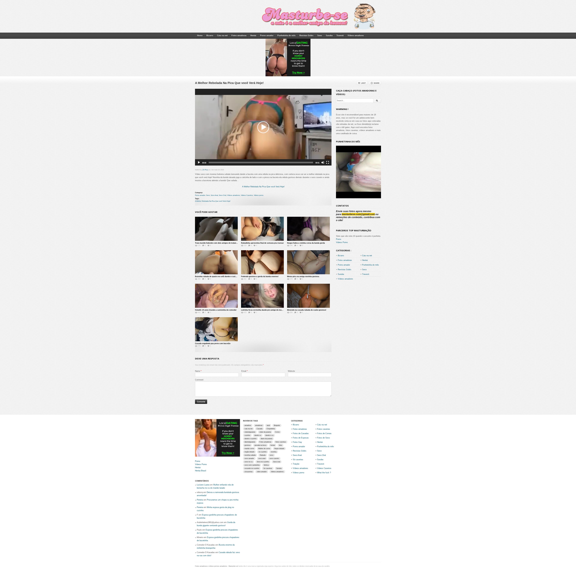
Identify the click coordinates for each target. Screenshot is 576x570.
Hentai (253, 35)
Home (199, 35)
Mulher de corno (264, 448)
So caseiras (267, 468)
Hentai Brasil (200, 471)
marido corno (249, 448)
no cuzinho (263, 452)
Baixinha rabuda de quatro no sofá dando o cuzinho (216, 276)
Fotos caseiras (323, 429)
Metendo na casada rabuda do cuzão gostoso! (306, 310)
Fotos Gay (297, 442)
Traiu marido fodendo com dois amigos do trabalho (216, 243)
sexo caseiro (274, 458)
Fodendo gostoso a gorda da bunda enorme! (260, 276)
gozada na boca (260, 445)
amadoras (258, 425)
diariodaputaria (249, 442)
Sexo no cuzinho (263, 462)
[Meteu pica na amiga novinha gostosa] (308, 262)
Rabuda (263, 455)
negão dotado (249, 452)
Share (376, 83)
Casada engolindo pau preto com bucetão (212, 343)
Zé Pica (205, 170)
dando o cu (269, 435)
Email (243, 371)
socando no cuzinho (251, 468)
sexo (271, 455)
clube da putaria (265, 432)
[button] (263, 127)
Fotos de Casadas (301, 433)
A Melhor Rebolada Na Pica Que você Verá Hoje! (263, 186)
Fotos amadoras (238, 35)
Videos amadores (277, 472)
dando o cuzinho (250, 438)
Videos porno (258, 195)
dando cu (257, 435)
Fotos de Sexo (323, 438)
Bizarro (209, 35)
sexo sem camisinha (252, 465)
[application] (263, 127)
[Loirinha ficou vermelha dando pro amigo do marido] (262, 296)
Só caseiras (298, 459)
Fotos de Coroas (324, 433)
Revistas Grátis (306, 35)
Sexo (319, 35)
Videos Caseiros (247, 195)
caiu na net (248, 429)
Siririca (266, 465)
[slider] (261, 162)
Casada (259, 429)
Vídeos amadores (356, 35)
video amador (262, 472)
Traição (296, 464)
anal (268, 425)
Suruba (329, 35)
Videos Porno (342, 242)
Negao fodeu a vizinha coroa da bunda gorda (306, 243)
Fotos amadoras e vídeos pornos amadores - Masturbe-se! (216, 566)
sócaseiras (248, 472)
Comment (199, 380)
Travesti (340, 35)
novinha (273, 452)
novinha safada (250, 455)
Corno (277, 432)
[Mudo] (322, 162)
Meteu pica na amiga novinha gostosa (303, 276)
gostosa (247, 445)
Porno (338, 239)
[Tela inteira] (327, 162)
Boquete (277, 425)
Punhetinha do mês (286, 35)
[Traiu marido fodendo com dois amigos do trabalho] (216, 229)
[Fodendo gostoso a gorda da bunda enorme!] (262, 262)
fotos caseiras (281, 442)
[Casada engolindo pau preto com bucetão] (216, 329)
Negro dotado (279, 448)
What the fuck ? (324, 472)
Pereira (200, 500)
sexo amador (249, 458)
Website (291, 371)
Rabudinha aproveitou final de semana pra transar (262, 243)
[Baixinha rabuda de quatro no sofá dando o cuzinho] (216, 262)
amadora (247, 425)
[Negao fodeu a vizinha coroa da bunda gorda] (308, 229)
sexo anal (261, 458)
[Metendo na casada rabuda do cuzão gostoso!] (308, 296)
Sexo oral (276, 462)
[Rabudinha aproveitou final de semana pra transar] (262, 229)
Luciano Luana (203, 485)
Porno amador (266, 35)
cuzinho (247, 435)
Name (197, 371)
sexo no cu (248, 462)
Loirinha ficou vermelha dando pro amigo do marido (263, 310)
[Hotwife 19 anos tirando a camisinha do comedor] (216, 296)
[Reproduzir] (198, 162)
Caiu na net (222, 35)
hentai (272, 445)
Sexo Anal (214, 195)
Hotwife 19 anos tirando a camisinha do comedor (216, 310)
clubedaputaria (249, 432)
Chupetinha (271, 429)
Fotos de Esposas (301, 438)
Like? (363, 83)
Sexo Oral (222, 195)
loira (280, 445)
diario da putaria (266, 438)
